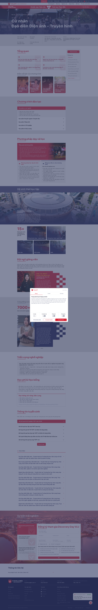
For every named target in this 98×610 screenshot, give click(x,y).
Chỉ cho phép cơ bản (37, 319)
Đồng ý (36, 293)
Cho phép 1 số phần (49, 319)
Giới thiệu (61, 293)
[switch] (34, 316)
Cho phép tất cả (61, 319)
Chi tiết (49, 293)
